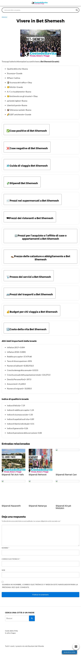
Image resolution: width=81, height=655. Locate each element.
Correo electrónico (11, 559)
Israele (4, 17)
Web (3, 570)
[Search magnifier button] (76, 10)
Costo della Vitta (11, 631)
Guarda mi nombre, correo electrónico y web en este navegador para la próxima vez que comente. (40, 585)
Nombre (5, 548)
